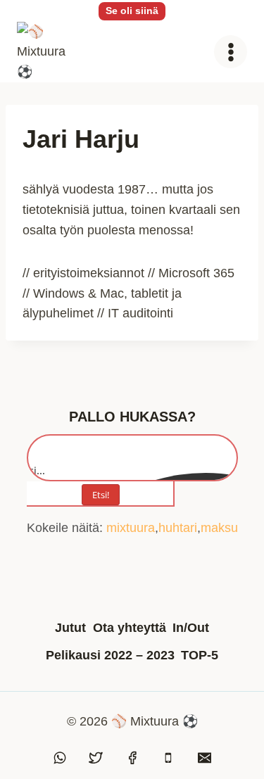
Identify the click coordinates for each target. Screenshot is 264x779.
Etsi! (100, 494)
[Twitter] (96, 758)
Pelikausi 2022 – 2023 (110, 655)
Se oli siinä (132, 10)
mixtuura (130, 528)
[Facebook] (132, 758)
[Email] (205, 758)
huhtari (177, 528)
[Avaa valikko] (230, 51)
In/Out (190, 628)
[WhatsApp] (60, 758)
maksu (219, 528)
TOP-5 (199, 655)
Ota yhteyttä (129, 628)
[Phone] (168, 758)
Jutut (70, 628)
